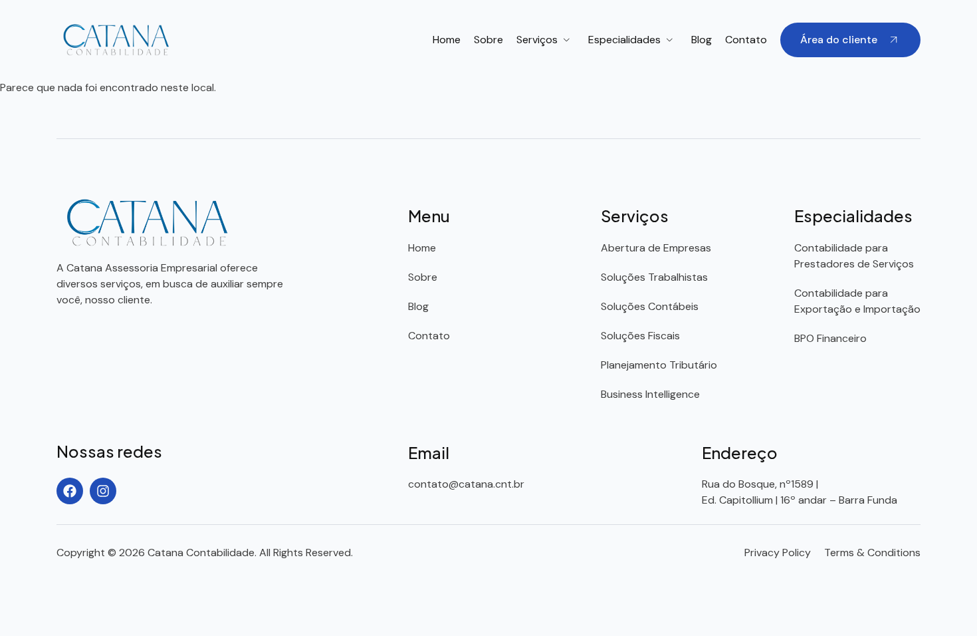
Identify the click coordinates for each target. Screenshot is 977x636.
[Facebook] (69, 491)
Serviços (537, 40)
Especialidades (624, 40)
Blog (701, 40)
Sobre (488, 40)
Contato (746, 40)
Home (447, 40)
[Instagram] (103, 491)
